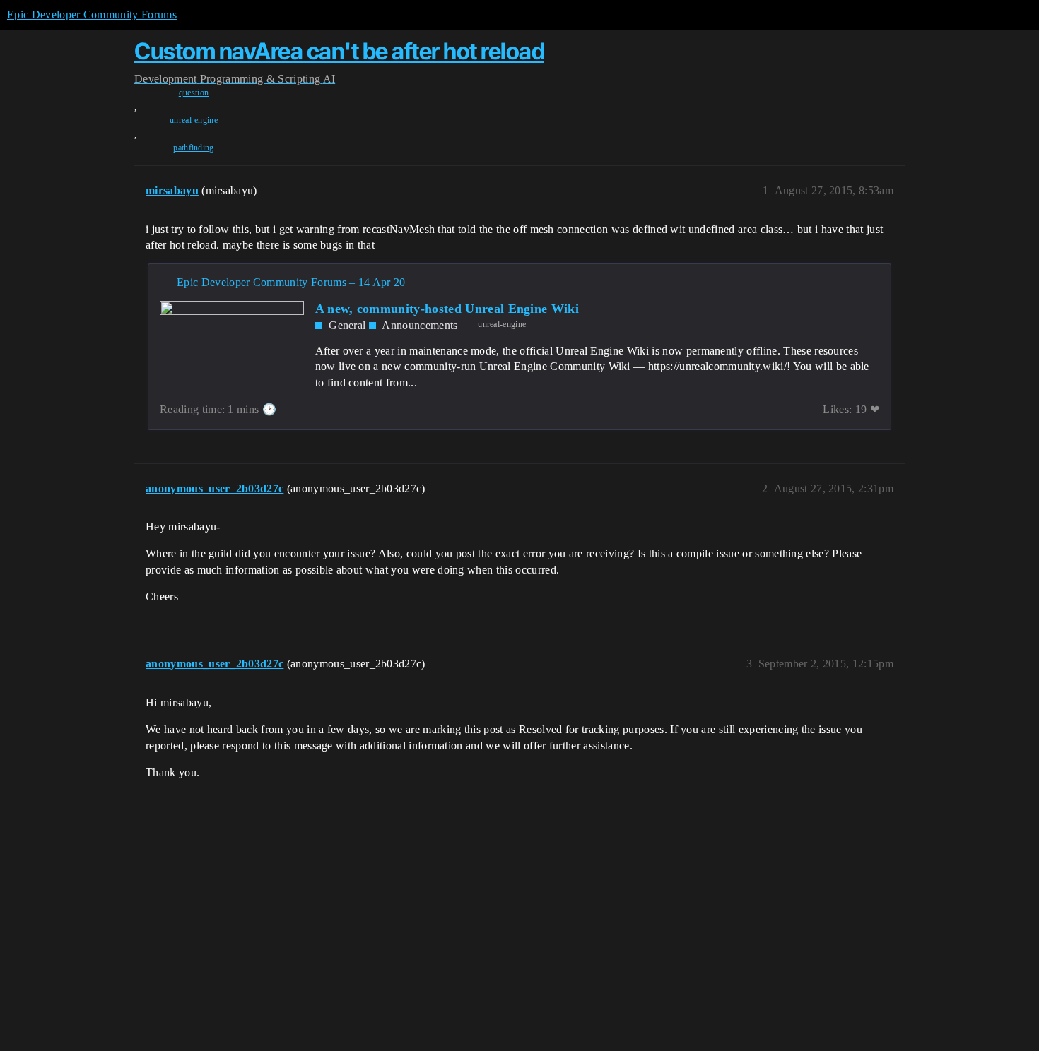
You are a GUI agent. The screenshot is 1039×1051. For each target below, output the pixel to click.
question (194, 92)
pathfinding (193, 148)
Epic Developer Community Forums (92, 14)
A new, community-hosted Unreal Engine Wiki (447, 309)
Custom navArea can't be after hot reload (339, 51)
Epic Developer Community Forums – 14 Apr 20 (291, 282)
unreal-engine (194, 120)
